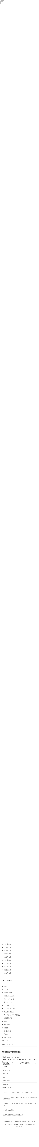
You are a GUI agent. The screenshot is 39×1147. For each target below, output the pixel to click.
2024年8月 (7, 944)
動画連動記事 (8, 1018)
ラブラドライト (9, 1011)
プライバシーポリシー (8, 1044)
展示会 (6, 1027)
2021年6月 (7, 963)
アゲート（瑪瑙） (9, 996)
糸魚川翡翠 (7, 1037)
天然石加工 (7, 1024)
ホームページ (6, 1070)
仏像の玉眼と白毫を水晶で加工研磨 (13, 1115)
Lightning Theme (23, 1124)
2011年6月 (7, 973)
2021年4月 (7, 966)
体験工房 (5, 1073)
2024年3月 (7, 947)
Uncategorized (8, 992)
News (5, 986)
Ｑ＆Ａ (6, 989)
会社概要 (5, 1084)
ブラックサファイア (10, 1008)
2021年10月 (8, 960)
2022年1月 (7, 957)
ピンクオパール (9, 1005)
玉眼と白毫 (7, 1031)
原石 (5, 1021)
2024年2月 (7, 950)
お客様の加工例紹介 (9, 1110)
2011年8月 (7, 970)
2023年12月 (8, 954)
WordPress (13, 1124)
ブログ (5, 1077)
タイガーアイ (8, 1002)
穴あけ (6, 1034)
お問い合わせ (5, 1041)
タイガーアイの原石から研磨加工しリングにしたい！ (18, 1092)
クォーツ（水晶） (9, 999)
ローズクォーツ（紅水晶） (12, 1015)
